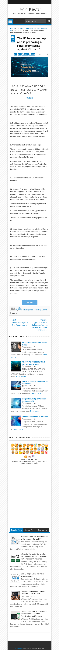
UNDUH (29, 98)
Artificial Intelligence (25, 310)
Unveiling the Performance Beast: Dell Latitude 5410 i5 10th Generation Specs (33, 593)
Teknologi (37, 310)
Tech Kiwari (30, 9)
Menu (10, 21)
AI (16, 310)
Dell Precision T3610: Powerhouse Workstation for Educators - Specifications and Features (34, 613)
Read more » (21, 376)
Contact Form (29, 530)
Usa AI (44, 310)
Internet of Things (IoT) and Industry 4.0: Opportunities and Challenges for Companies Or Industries (34, 556)
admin (20, 308)
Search (48, 21)
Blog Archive (42, 530)
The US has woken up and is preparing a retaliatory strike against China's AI (31, 43)
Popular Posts (16, 530)
